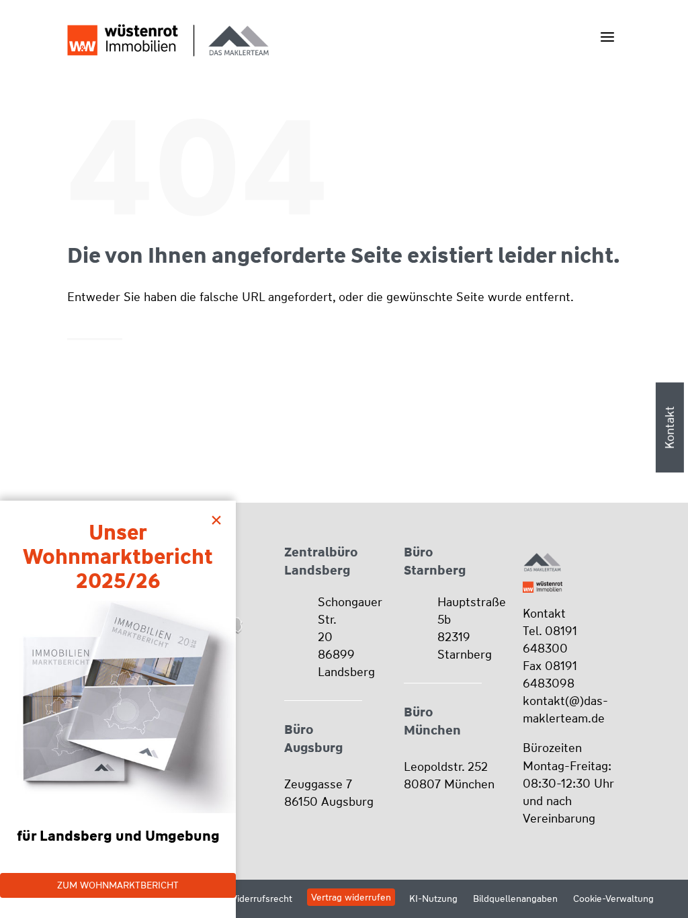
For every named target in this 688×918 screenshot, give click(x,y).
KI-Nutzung (433, 898)
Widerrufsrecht (260, 898)
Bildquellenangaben (515, 898)
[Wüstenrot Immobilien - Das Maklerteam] (168, 40)
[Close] (219, 517)
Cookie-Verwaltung (613, 898)
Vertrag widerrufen (351, 897)
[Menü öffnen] (607, 36)
